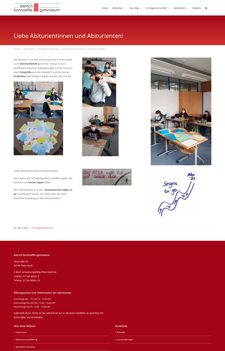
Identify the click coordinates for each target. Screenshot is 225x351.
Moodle (121, 332)
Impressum (21, 332)
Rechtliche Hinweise (25, 346)
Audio (47, 193)
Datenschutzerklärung (26, 339)
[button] (206, 7)
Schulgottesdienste (42, 227)
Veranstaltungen (125, 339)
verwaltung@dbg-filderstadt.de (39, 272)
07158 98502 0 (31, 276)
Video (64, 193)
